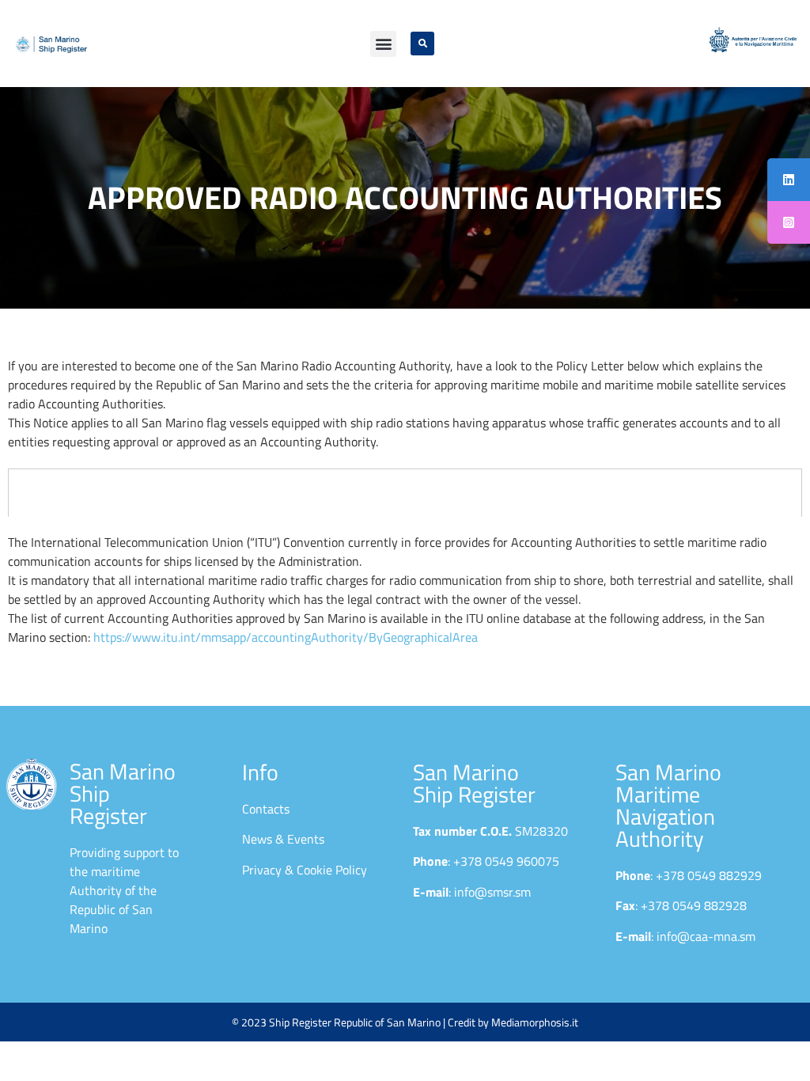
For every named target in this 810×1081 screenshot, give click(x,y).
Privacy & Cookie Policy (304, 869)
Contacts (266, 808)
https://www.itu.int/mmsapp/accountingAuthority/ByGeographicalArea (285, 637)
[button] (383, 44)
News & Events (283, 838)
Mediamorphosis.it (534, 1022)
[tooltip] (788, 179)
